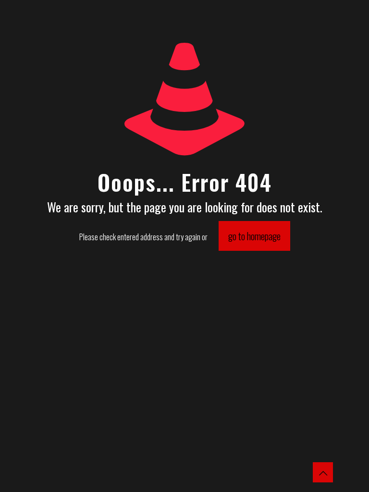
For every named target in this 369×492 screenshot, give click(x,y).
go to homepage (254, 236)
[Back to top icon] (323, 472)
